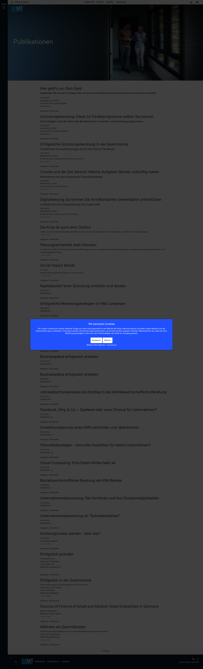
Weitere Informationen (95, 345)
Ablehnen (107, 340)
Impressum (112, 345)
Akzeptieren (96, 340)
